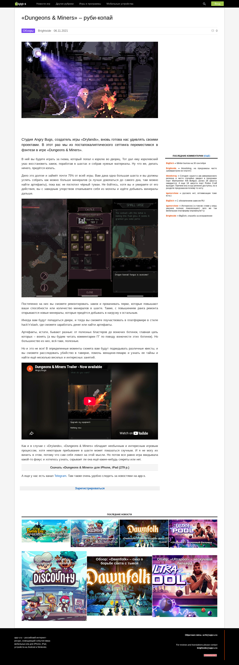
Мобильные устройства (120, 3)
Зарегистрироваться (90, 488)
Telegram (60, 476)
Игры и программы (90, 3)
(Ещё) (207, 156)
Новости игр (43, 3)
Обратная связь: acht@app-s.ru (201, 635)
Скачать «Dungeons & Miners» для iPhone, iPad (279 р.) (89, 467)
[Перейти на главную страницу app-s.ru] (21, 3)
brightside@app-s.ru (207, 648)
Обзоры (28, 30)
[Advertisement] (191, 94)
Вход (217, 3)
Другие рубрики (65, 3)
